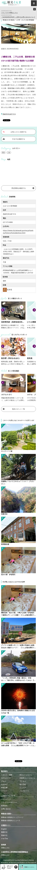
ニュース (23, 787)
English (4, 829)
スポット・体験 (6, 775)
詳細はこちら (5, 847)
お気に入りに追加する (18, 132)
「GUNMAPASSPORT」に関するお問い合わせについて (18, 17)
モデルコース (6, 778)
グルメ (3, 781)
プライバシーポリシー (9, 802)
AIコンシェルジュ (26, 775)
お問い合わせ (6, 809)
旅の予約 (23, 784)
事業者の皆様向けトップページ (12, 817)
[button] (2, 310)
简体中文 (4, 835)
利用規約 (4, 806)
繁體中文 (4, 832)
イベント (4, 791)
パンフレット (24, 791)
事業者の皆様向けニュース (10, 820)
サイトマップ (6, 799)
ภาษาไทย (4, 838)
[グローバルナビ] (34, 3)
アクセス (23, 781)
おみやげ (4, 784)
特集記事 (4, 787)
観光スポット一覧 (18, 409)
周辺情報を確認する (18, 188)
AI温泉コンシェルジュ (27, 778)
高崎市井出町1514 (9, 114)
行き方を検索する (18, 139)
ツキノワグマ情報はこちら (9, 13)
